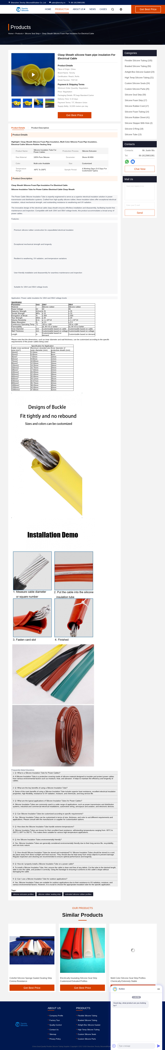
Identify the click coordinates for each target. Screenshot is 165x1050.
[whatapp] (127, 161)
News (92, 9)
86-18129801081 (78, 3)
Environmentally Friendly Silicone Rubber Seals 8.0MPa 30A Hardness (133, 979)
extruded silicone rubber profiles (78, 894)
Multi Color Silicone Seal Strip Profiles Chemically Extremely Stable (77, 979)
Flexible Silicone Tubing (87, 1016)
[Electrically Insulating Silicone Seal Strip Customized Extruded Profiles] (32, 950)
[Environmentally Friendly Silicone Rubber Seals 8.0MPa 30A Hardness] (133, 950)
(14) (137, 112)
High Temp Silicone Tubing (89, 1030)
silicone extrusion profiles (23, 894)
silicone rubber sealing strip (49, 894)
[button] (53, 103)
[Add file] (114, 1046)
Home (48, 9)
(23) (139, 72)
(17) (136, 100)
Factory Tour (55, 1020)
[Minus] (158, 989)
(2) (138, 123)
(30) (135, 95)
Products (61, 9)
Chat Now (139, 169)
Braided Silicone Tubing (87, 1020)
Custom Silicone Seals (87, 1034)
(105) (138, 60)
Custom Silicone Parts (87, 1039)
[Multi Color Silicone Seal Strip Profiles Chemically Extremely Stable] (82, 950)
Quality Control (56, 1025)
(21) (139, 78)
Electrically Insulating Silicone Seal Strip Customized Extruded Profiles (28, 979)
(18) (134, 129)
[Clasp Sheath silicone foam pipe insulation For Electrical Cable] (33, 74)
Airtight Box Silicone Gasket (89, 1025)
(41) (137, 117)
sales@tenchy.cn (58, 3)
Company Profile (56, 1016)
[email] (132, 161)
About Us (78, 9)
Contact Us (54, 1030)
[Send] (158, 1046)
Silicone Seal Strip (32, 33)
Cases (103, 9)
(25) (137, 89)
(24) (137, 83)
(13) (133, 134)
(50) (138, 66)
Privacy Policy (55, 1039)
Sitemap (53, 1034)
